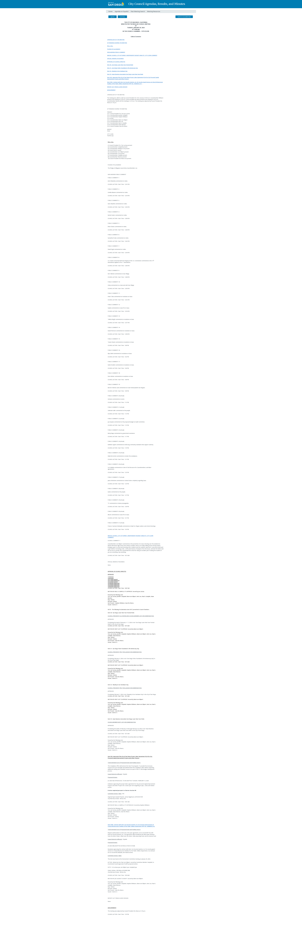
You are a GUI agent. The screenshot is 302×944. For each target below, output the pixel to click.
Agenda (112, 16)
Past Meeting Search (138, 11)
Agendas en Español (121, 11)
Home (110, 11)
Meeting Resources (153, 11)
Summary (122, 16)
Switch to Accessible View (184, 16)
